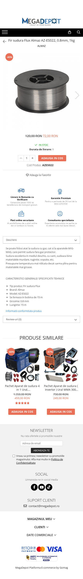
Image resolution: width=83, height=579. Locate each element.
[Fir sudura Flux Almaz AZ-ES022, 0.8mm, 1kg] (41, 91)
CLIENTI (40, 527)
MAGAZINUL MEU (40, 519)
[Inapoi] (3, 41)
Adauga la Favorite (40, 175)
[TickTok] (49, 487)
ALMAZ (41, 46)
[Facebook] (34, 487)
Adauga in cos (52, 158)
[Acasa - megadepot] (41, 22)
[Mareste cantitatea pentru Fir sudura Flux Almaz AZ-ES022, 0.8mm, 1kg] (32, 158)
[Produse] (5, 33)
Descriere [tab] (11, 240)
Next (77, 95)
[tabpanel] (41, 91)
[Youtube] (41, 487)
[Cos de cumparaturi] (69, 32)
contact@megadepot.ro (43, 506)
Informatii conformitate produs (24, 311)
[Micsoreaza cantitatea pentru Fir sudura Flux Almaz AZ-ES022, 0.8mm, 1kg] (21, 158)
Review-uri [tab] (13, 319)
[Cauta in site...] (78, 32)
